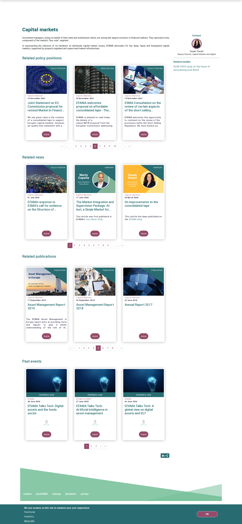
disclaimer (70, 494)
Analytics (29, 516)
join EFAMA (42, 494)
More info (29, 521)
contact (27, 494)
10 (116, 146)
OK (207, 514)
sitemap (56, 494)
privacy (85, 494)
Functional (29, 512)
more (46, 134)
